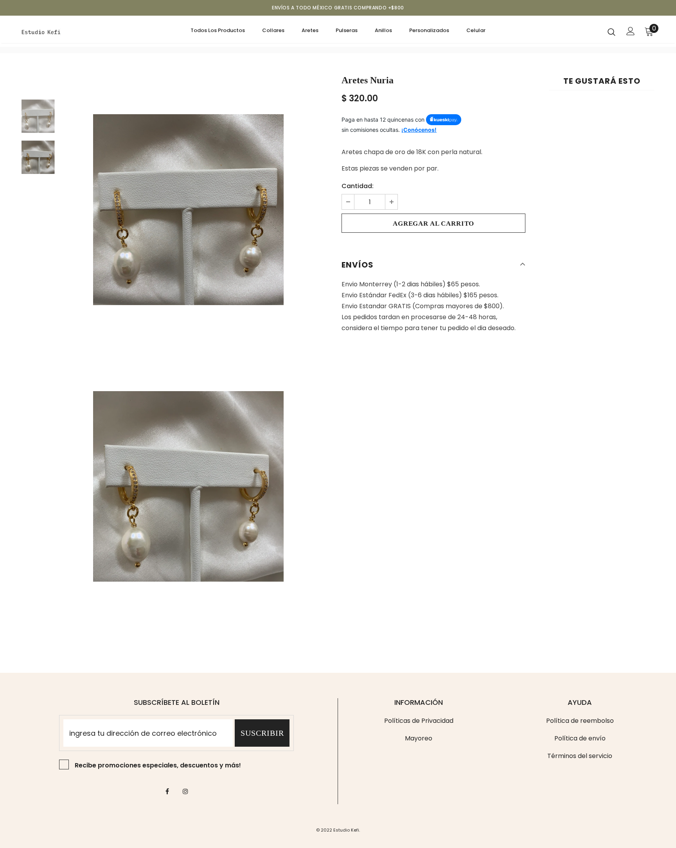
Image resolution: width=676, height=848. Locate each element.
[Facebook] (167, 791)
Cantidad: (358, 185)
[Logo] (67, 31)
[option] (188, 209)
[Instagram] (185, 791)
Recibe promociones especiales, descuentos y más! (158, 765)
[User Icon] (630, 31)
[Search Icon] (611, 32)
